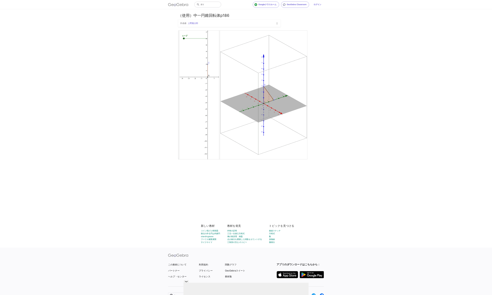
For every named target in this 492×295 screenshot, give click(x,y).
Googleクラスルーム (267, 4)
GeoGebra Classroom (296, 4)
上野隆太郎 (193, 23)
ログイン (317, 4)
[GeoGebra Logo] (178, 4)
